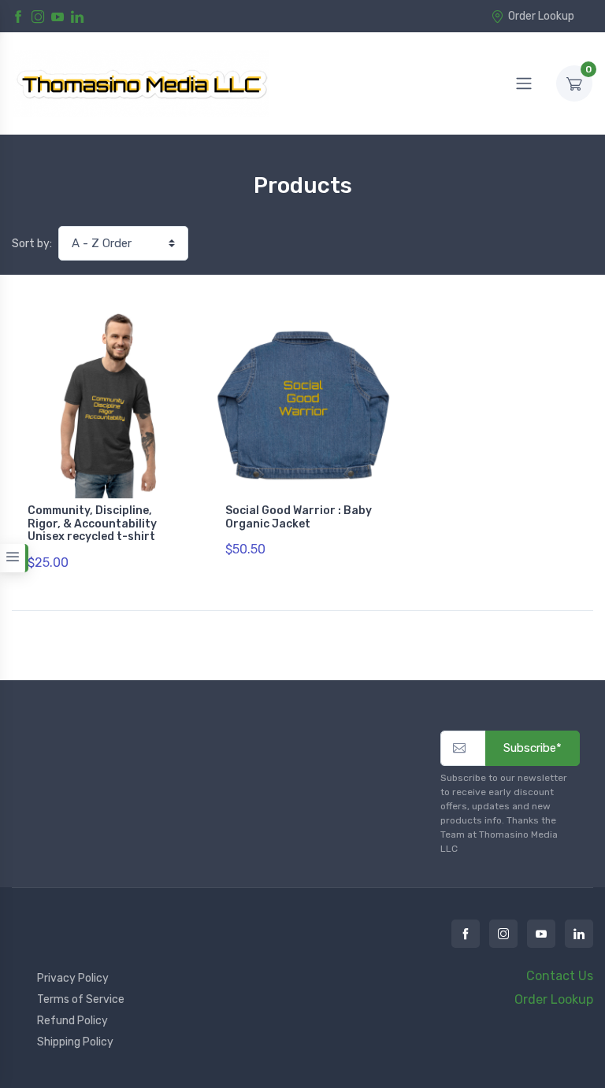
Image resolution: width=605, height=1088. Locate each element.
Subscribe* (532, 748)
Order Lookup (541, 16)
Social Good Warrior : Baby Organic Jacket (298, 517)
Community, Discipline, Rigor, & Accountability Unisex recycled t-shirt (92, 524)
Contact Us (559, 975)
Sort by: (32, 243)
